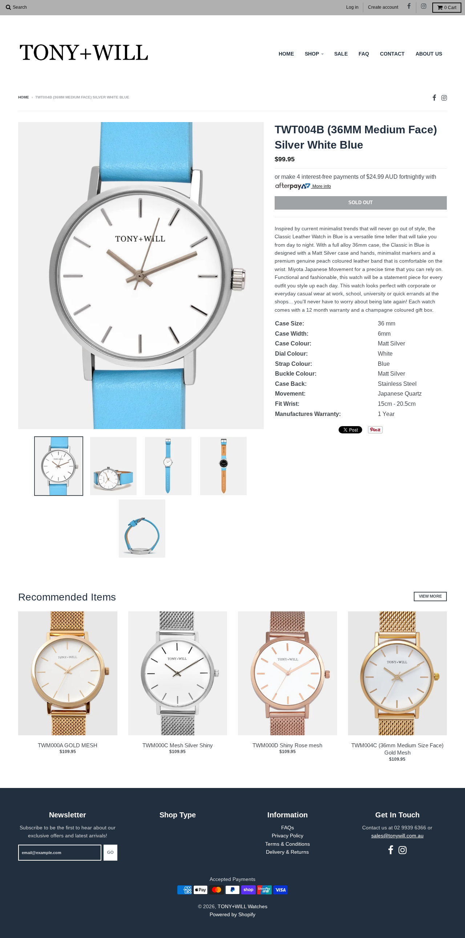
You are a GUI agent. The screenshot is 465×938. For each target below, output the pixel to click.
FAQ (364, 54)
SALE (341, 54)
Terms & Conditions (287, 844)
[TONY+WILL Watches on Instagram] (424, 6)
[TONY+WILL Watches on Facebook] (409, 6)
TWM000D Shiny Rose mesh (287, 745)
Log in (352, 7)
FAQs (287, 827)
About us (429, 54)
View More (430, 596)
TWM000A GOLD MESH (67, 745)
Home (286, 54)
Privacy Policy (287, 835)
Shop (312, 54)
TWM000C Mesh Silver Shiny (177, 745)
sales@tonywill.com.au (397, 835)
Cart (450, 7)
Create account (383, 7)
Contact (392, 54)
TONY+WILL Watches (242, 906)
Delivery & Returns (287, 852)
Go (110, 852)
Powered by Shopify (232, 914)
